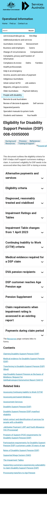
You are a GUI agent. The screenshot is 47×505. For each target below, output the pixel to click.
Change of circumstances (14, 52)
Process (23, 141)
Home (4, 23)
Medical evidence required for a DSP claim (24, 259)
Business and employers (14, 48)
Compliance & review (12, 63)
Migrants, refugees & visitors (16, 87)
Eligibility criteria (16, 188)
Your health (32, 115)
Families (39, 63)
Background (11, 141)
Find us (13, 23)
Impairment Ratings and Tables (20, 215)
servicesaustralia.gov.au (14, 36)
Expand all (42, 146)
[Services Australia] (23, 7)
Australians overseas (12, 44)
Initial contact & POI (12, 83)
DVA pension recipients (20, 272)
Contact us (23, 23)
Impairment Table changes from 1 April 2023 (22, 230)
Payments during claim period (24, 330)
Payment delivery (30, 91)
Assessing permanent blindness (17, 397)
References (35, 141)
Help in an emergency (12, 71)
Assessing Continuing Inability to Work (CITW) (23, 392)
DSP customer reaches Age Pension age (23, 284)
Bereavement (32, 44)
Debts (28, 63)
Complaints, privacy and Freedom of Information (18, 57)
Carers (32, 48)
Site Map (33, 36)
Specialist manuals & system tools (18, 111)
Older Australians (10, 91)
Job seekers (30, 83)
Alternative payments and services (22, 175)
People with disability (12, 95)
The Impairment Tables (13, 460)
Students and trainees (13, 115)
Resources (10, 143)
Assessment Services (13, 402)
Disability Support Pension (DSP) (17, 407)
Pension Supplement (18, 296)
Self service (38, 103)
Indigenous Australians (13, 79)
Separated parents (11, 107)
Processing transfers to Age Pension (19, 473)
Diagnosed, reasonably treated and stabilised (20, 200)
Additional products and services (17, 40)
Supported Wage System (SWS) (17, 455)
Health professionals (12, 67)
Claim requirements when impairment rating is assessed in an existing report (21, 313)
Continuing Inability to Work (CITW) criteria (23, 245)
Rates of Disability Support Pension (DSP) (21, 450)
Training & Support (26, 143)
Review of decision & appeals (16, 103)
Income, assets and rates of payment (19, 75)
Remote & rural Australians (15, 99)
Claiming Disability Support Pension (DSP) (21, 354)
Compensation (36, 52)
